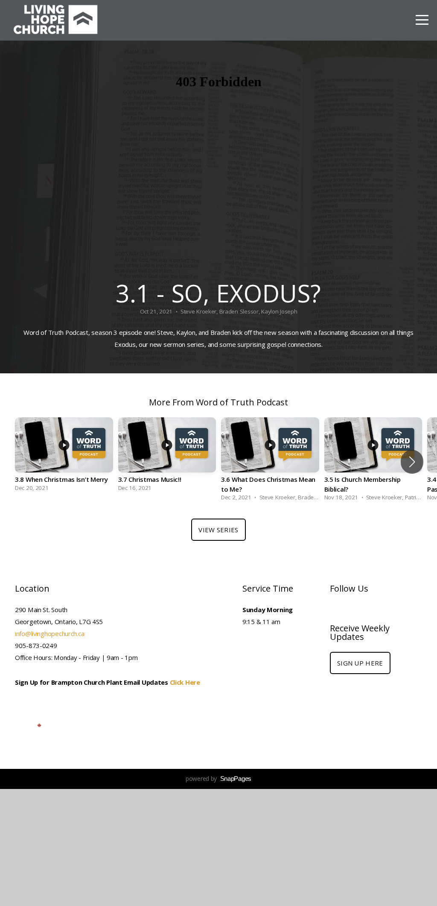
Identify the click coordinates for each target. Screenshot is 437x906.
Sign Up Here (360, 663)
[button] (412, 461)
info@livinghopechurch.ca (49, 633)
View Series (218, 529)
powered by (218, 778)
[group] (64, 456)
